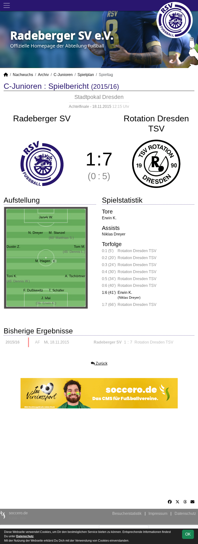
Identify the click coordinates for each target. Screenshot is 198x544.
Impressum (157, 513)
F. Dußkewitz (33, 290)
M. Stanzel (57, 232)
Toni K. (12, 276)
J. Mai (45, 298)
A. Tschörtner (75, 276)
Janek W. (46, 217)
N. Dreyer (35, 232)
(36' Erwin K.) (46, 303)
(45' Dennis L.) (74, 252)
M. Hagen (45, 261)
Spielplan (86, 75)
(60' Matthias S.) (61, 238)
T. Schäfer (56, 290)
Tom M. (79, 246)
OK (188, 534)
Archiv (43, 75)
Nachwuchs (23, 75)
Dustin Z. (13, 246)
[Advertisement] (99, 454)
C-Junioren (63, 75)
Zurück (101, 363)
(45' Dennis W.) (18, 281)
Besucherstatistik (126, 513)
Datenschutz (185, 513)
